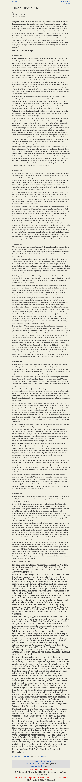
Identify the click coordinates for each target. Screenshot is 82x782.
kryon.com (45, 756)
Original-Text (36, 766)
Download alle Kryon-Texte (41, 769)
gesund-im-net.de (21, 756)
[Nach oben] (80, 780)
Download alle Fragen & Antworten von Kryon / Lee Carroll (41, 777)
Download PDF (65, 1)
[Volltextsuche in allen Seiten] (64, 4)
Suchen (67, 4)
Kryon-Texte (15, 1)
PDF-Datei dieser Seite (41, 761)
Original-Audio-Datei (36, 763)
